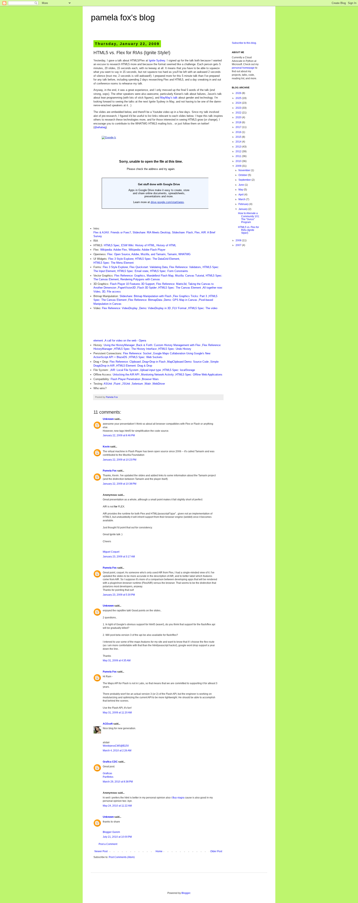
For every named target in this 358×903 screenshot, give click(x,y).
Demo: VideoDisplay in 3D (155, 308)
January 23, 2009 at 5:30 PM (119, 594)
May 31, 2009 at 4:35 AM (117, 660)
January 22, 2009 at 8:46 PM (119, 435)
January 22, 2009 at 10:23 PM (119, 459)
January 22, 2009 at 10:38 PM (119, 483)
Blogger (185, 893)
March (242, 199)
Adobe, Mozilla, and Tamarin (148, 254)
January (243, 209)
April (241, 194)
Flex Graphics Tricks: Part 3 (190, 296)
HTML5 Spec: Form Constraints (169, 271)
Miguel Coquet (111, 551)
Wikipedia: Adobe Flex (113, 249)
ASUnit (108, 383)
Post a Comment (108, 844)
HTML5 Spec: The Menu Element (113, 262)
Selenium (137, 383)
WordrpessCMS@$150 (116, 745)
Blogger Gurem (111, 832)
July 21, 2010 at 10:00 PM (117, 836)
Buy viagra (178, 797)
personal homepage (243, 67)
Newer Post (101, 851)
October (243, 175)
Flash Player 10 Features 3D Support (132, 283)
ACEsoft (108, 723)
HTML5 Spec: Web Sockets (145, 357)
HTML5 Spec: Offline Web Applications (198, 374)
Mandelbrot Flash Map (160, 275)
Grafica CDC (110, 761)
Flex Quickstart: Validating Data (148, 267)
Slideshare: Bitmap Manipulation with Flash (145, 296)
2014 (239, 141)
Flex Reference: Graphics (129, 275)
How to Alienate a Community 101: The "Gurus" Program (249, 218)
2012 (239, 151)
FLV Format (179, 308)
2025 (239, 98)
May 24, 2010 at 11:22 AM (117, 805)
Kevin (106, 446)
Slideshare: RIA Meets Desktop (151, 232)
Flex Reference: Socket (137, 353)
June (241, 184)
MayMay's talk (169, 97)
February (243, 204)
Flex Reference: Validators (185, 267)
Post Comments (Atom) (122, 857)
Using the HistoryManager (119, 345)
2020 (239, 117)
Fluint (117, 383)
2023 (239, 107)
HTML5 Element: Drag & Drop (134, 365)
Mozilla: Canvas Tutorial (189, 275)
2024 (239, 102)
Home (159, 851)
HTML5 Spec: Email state (132, 271)
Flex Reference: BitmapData (145, 299)
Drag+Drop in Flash (154, 361)
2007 (239, 245)
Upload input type (150, 370)
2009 (239, 166)
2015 (239, 136)
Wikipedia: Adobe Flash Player (147, 249)
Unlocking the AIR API (126, 374)
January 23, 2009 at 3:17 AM (119, 556)
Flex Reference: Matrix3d (171, 283)
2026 (239, 93)
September (245, 179)
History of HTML (166, 245)
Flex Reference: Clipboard (125, 361)
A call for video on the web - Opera (126, 340)
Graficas (107, 773)
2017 (239, 127)
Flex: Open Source (118, 254)
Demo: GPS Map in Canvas (180, 299)
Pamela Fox (112, 397)
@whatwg (100, 127)
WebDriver (158, 383)
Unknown (108, 419)
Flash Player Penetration (125, 379)
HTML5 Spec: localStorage (179, 370)
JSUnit (126, 383)
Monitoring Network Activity (157, 374)
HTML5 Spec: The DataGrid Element (157, 258)
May (241, 189)
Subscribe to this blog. (244, 42)
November (244, 170)
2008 (239, 240)
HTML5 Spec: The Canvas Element (179, 287)
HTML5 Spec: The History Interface (135, 348)
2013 (239, 146)
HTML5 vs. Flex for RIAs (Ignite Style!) (248, 230)
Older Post (216, 851)
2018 (239, 122)
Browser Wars (150, 379)
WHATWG (184, 254)
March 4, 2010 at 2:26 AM (117, 750)
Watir (148, 383)
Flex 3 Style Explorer (120, 258)
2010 (239, 161)
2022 (239, 112)
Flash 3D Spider (147, 287)
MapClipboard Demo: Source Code (188, 361)
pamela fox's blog (123, 17)
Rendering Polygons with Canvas (140, 279)
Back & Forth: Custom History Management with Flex (168, 345)
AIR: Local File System (124, 370)
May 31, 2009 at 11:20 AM (117, 712)
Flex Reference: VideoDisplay (120, 308)
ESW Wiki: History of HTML (138, 245)
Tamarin (172, 254)
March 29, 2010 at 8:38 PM (118, 781)
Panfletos (108, 776)
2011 (239, 156)
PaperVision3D (127, 287)
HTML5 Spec (112, 245)
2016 (239, 132)
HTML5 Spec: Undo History (174, 348)
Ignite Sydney (157, 60)
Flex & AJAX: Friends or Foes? (112, 232)
